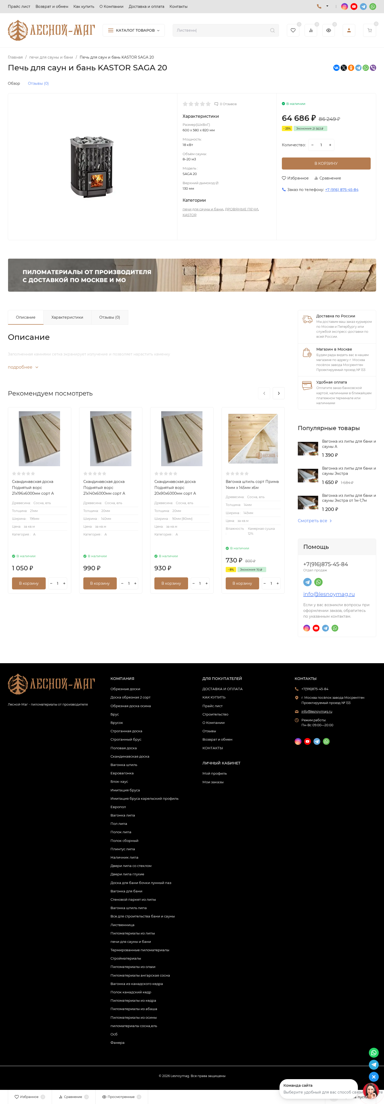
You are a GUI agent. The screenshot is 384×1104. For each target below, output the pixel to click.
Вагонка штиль (123, 765)
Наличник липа (124, 857)
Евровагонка (122, 773)
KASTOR (189, 215)
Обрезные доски (125, 689)
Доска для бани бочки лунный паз (140, 883)
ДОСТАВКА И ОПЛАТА (222, 689)
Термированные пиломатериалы (139, 950)
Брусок (116, 722)
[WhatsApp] (366, 68)
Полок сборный (124, 840)
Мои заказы (213, 782)
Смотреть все (312, 521)
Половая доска (123, 748)
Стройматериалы (125, 958)
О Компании (213, 722)
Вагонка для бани (126, 891)
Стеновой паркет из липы (133, 899)
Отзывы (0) (38, 83)
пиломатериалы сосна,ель (133, 1026)
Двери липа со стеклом (131, 866)
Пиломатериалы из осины (133, 1017)
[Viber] (373, 68)
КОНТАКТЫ (212, 748)
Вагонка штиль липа (128, 908)
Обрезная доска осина (130, 706)
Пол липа (118, 823)
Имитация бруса (125, 790)
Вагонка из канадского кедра (136, 984)
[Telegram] (358, 68)
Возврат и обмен (217, 739)
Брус (114, 714)
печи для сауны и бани (51, 57)
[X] (344, 68)
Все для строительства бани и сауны (142, 916)
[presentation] (264, 393)
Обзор (14, 83)
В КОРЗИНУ (326, 163)
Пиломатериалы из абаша (133, 1009)
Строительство (215, 714)
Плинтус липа (122, 849)
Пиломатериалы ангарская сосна (140, 975)
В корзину (29, 583)
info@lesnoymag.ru (329, 594)
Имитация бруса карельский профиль (144, 798)
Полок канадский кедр (130, 992)
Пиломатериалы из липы (132, 933)
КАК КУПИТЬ (213, 697)
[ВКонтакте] (336, 68)
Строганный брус (125, 739)
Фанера (117, 1042)
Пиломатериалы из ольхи (132, 967)
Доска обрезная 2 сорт (130, 697)
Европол (118, 807)
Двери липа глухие (127, 874)
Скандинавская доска (129, 756)
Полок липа (120, 832)
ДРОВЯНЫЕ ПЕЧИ (241, 209)
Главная (15, 57)
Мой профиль (214, 773)
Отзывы (209, 731)
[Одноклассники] (351, 68)
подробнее (20, 367)
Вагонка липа (122, 815)
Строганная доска (126, 731)
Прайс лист (212, 706)
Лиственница (122, 925)
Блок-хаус (119, 781)
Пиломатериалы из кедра (133, 1000)
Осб (114, 1034)
